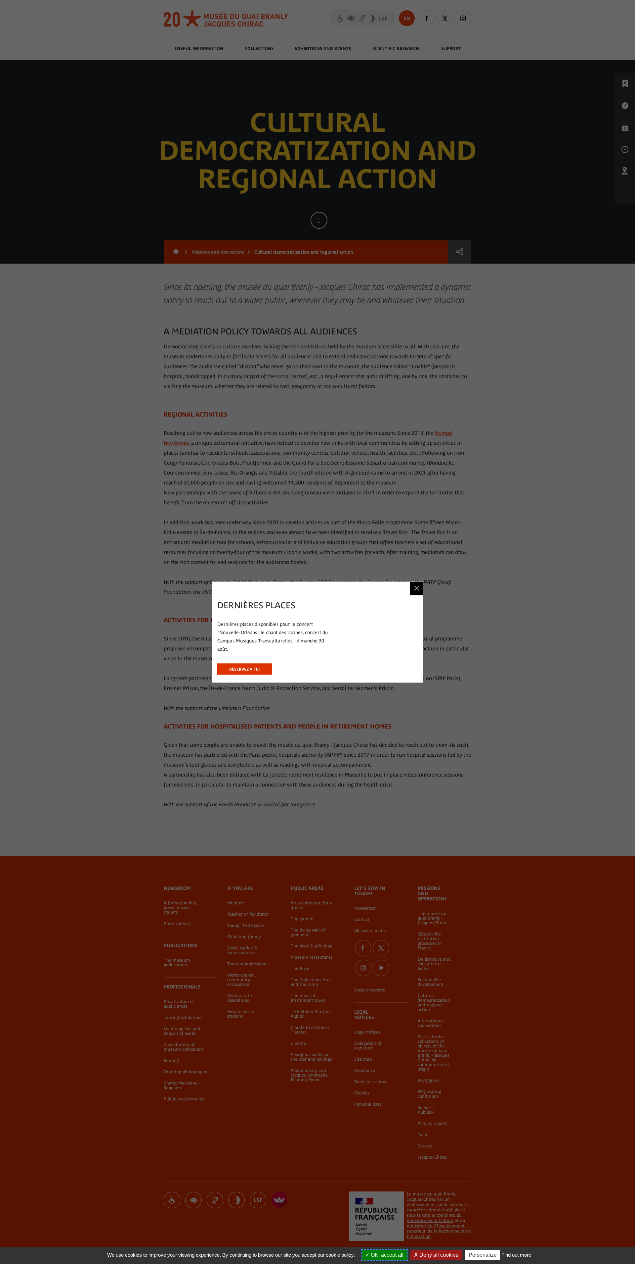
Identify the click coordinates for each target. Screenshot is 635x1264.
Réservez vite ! (245, 667)
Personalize (483, 1255)
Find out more (516, 1255)
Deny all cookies (438, 1255)
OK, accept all (386, 1255)
